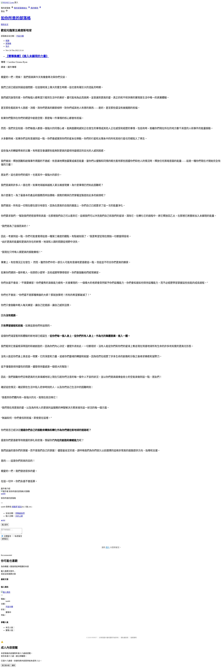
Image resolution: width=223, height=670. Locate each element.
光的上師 (19, 516)
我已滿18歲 (6, 665)
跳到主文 (4, 25)
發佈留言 (5, 539)
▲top (3, 520)
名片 (7, 46)
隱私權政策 (124, 637)
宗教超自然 (20, 513)
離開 (13, 665)
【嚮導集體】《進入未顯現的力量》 (27, 56)
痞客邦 (15, 507)
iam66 (3, 494)
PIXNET (94, 637)
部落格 (8, 43)
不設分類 (20, 36)
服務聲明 (134, 637)
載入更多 (5, 525)
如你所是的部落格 (16, 18)
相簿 (7, 41)
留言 (20, 507)
